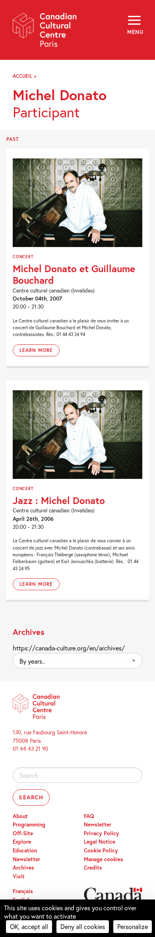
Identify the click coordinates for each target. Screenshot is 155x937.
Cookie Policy (101, 850)
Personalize (132, 926)
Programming (29, 824)
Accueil (22, 76)
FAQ (89, 816)
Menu (134, 32)
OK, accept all (29, 926)
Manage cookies (103, 859)
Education (25, 850)
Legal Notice (99, 841)
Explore (22, 841)
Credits (93, 867)
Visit (19, 876)
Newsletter (26, 859)
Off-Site (23, 833)
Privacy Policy (101, 833)
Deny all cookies (82, 926)
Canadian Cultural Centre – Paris (45, 32)
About (20, 816)
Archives (23, 867)
